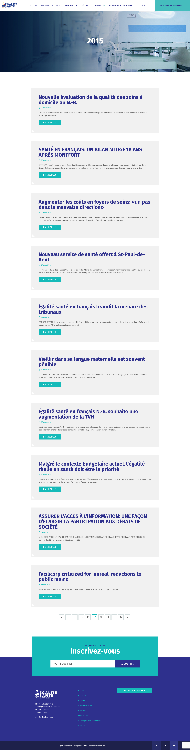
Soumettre (127, 664)
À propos (45, 5)
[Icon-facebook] (165, 745)
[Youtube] (174, 745)
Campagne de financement (121, 5)
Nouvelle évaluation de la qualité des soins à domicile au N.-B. (90, 99)
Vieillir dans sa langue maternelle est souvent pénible (92, 361)
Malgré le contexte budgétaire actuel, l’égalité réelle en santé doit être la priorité (92, 466)
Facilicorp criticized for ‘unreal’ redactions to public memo (90, 576)
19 (109, 616)
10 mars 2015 (46, 370)
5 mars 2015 (45, 532)
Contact (144, 5)
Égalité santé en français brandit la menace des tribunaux (93, 309)
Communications (70, 5)
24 (122, 616)
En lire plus (50, 122)
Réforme (86, 5)
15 (82, 616)
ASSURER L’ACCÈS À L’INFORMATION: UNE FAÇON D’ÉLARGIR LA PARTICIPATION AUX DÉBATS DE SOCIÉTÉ (93, 522)
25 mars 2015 (46, 108)
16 (89, 616)
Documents (98, 5)
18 (102, 616)
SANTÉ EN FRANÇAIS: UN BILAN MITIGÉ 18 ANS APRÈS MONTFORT (90, 152)
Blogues (55, 5)
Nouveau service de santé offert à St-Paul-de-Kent (92, 257)
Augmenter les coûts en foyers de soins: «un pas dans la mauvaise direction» (94, 204)
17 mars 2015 (46, 317)
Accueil (33, 5)
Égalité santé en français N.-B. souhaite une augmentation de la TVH (88, 414)
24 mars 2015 (46, 212)
